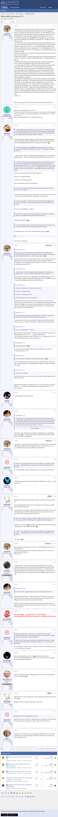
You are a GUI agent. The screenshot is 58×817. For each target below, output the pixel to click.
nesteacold (5, 19)
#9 (55, 478)
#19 (55, 712)
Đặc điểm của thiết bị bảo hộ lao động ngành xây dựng (18, 765)
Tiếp (13, 22)
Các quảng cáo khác (27, 760)
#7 (55, 440)
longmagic (8, 788)
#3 (55, 125)
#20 (55, 730)
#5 (55, 392)
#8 (55, 459)
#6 (55, 411)
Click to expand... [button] (35, 428)
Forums (4, 7)
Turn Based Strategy (22, 788)
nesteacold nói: (19, 415)
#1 (55, 25)
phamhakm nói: (19, 588)
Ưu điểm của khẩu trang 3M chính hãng (20, 771)
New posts (3, 10)
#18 (55, 693)
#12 (55, 562)
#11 (55, 543)
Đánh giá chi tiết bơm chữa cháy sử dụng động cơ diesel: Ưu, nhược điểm (19, 778)
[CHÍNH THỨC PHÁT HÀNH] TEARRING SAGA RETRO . (19, 785)
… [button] (7, 22)
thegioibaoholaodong (11, 760)
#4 (55, 245)
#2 (55, 107)
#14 (55, 611)
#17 (55, 671)
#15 (55, 629)
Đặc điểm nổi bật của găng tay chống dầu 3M (19, 758)
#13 (55, 584)
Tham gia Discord (14, 7)
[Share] (53, 26)
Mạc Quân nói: (19, 249)
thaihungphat (9, 781)
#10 (55, 496)
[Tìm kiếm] (55, 7)
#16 (55, 652)
